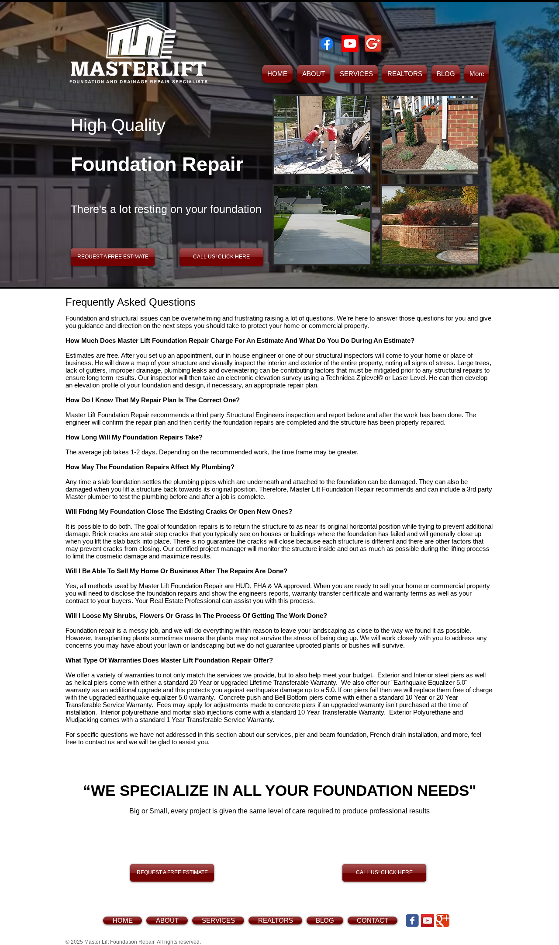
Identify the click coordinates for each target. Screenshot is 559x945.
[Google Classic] (442, 920)
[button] (322, 134)
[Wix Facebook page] (412, 920)
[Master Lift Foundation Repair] (326, 43)
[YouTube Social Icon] (427, 920)
